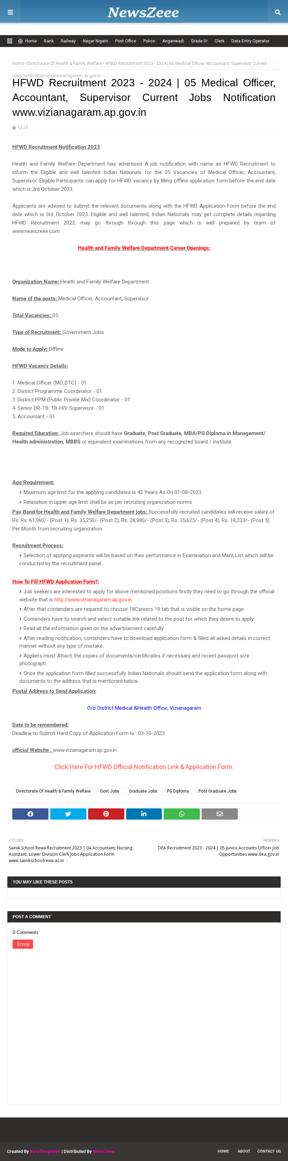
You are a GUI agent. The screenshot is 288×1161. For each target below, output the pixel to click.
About (244, 1151)
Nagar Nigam (95, 41)
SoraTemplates (45, 1151)
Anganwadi (173, 41)
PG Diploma (178, 791)
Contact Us (269, 1151)
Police (149, 41)
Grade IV (199, 41)
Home (31, 41)
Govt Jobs (109, 791)
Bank (49, 41)
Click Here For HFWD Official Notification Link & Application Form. (144, 766)
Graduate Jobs (143, 791)
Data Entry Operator (250, 41)
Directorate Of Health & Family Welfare (64, 63)
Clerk (219, 41)
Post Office (125, 41)
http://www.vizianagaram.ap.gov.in (93, 599)
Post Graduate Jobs (217, 791)
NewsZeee (103, 1151)
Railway (68, 41)
